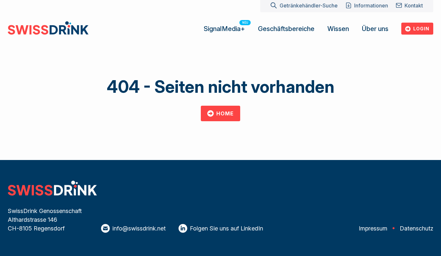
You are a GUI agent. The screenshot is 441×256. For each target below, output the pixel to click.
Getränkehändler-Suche (308, 5)
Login (421, 28)
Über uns (375, 29)
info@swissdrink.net (139, 228)
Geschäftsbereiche (286, 29)
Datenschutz (416, 228)
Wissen (338, 29)
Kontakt (414, 5)
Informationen (371, 5)
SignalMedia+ (224, 29)
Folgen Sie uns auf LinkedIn (226, 228)
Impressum (373, 228)
